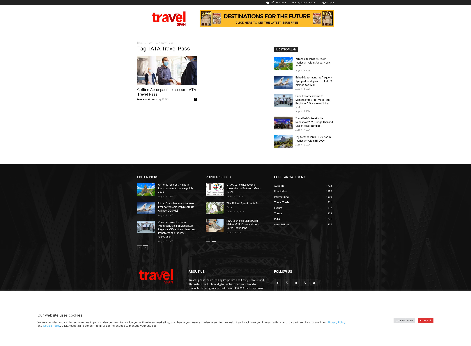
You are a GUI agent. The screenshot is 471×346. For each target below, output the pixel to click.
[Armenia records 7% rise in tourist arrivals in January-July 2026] (283, 63)
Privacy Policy (336, 322)
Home (140, 43)
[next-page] (145, 247)
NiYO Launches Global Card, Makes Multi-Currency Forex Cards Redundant (242, 224)
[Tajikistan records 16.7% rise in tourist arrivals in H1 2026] (283, 141)
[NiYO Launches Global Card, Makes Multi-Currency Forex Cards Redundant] (215, 225)
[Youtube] (314, 282)
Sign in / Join (328, 2)
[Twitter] (305, 282)
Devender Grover (146, 99)
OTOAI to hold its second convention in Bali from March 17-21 (243, 188)
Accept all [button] (425, 320)
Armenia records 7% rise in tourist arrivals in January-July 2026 (312, 62)
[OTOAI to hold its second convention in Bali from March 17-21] (215, 189)
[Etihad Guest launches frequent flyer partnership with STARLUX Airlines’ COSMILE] (283, 82)
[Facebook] (277, 282)
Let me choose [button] (404, 320)
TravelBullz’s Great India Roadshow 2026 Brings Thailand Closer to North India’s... (314, 122)
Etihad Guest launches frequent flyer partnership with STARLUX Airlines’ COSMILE (313, 81)
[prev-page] (139, 247)
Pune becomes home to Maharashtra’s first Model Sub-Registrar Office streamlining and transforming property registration (177, 229)
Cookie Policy (51, 325)
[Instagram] (286, 282)
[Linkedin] (295, 282)
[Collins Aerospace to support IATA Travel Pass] (167, 70)
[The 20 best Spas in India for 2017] (215, 208)
